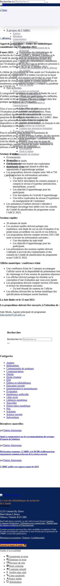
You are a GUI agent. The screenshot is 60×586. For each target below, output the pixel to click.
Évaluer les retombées (24, 131)
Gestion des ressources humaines (35, 128)
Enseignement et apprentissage (21, 388)
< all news (5, 38)
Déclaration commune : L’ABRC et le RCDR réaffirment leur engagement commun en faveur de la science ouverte (27, 452)
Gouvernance (19, 39)
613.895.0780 (7, 527)
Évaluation (11, 391)
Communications (15, 371)
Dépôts (10, 374)
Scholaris (11, 411)
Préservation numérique (18, 405)
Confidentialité (37, 537)
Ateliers (10, 362)
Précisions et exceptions (10, 537)
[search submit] (46, 2)
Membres (17, 36)
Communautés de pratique (26, 154)
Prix (8, 408)
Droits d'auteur (13, 377)
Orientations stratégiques (25, 42)
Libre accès (12, 397)
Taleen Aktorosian (12, 430)
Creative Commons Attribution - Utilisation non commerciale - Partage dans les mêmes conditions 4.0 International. (29, 523)
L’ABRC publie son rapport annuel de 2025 (19, 466)
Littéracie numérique (16, 400)
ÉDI (8, 380)
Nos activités (14, 88)
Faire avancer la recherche (26, 91)
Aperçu (16, 33)
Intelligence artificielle (17, 394)
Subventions (12, 417)
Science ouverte (14, 414)
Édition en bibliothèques (18, 382)
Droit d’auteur (26, 151)
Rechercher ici (7, 1)
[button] (13, 545)
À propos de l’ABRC (18, 30)
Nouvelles (11, 403)
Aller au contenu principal (13, 542)
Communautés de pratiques (20, 368)
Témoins (26, 537)
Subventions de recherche (32, 125)
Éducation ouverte (15, 385)
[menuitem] (6, 175)
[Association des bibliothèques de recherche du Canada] (3, 4)
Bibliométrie (12, 365)
